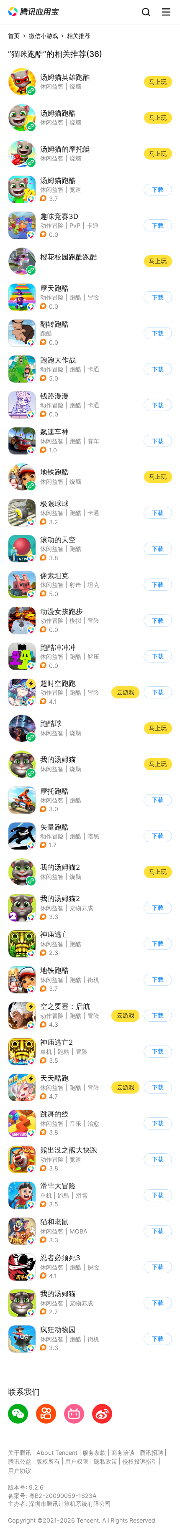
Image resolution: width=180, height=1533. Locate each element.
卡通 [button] (92, 225)
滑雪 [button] (81, 1195)
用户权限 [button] (76, 1461)
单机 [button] (46, 1051)
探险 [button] (93, 1267)
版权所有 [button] (48, 1461)
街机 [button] (93, 979)
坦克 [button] (93, 584)
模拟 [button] (75, 620)
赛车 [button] (93, 440)
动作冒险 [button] (52, 225)
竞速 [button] (75, 189)
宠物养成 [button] (81, 907)
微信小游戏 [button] (43, 35)
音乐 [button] (75, 1123)
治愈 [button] (93, 1123)
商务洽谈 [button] (123, 1452)
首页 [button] (14, 35)
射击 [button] (75, 584)
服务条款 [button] (94, 1452)
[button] (33, 12)
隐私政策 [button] (105, 1461)
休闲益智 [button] (52, 189)
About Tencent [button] (56, 1452)
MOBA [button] (78, 1231)
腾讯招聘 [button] (151, 1452)
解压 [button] (93, 656)
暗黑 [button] (93, 836)
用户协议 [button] (19, 1470)
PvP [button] (74, 225)
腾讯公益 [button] (19, 1461)
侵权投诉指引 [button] (139, 1461)
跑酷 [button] (75, 297)
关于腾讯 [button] (19, 1452)
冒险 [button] (93, 297)
